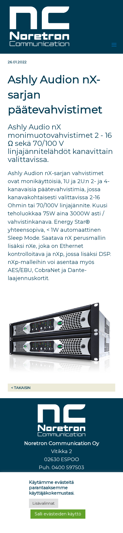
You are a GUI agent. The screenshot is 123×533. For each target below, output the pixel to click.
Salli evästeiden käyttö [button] (58, 514)
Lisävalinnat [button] (44, 503)
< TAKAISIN (20, 387)
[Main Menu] (114, 44)
